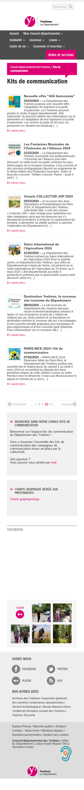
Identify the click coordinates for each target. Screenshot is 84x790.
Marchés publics (43, 726)
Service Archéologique (26, 706)
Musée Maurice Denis (57, 706)
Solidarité (14, 40)
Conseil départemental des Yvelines (42, 22)
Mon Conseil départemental (40, 33)
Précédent (19, 404)
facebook (29, 669)
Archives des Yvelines (26, 698)
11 (51, 404)
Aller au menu (10, 4)
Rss (59, 681)
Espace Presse (21, 726)
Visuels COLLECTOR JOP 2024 (48, 196)
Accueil (14, 33)
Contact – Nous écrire (26, 730)
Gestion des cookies (56, 734)
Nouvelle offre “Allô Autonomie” (49, 96)
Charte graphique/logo (24, 499)
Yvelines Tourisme (23, 715)
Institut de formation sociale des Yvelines (39, 711)
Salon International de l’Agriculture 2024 (41, 246)
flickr (26, 681)
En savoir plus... (17, 130)
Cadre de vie (16, 46)
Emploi (60, 726)
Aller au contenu (25, 4)
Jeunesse (34, 40)
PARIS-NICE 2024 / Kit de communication (43, 350)
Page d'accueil (42, 771)
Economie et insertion (46, 46)
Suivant (67, 404)
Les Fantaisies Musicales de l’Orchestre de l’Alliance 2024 (47, 146)
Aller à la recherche (42, 4)
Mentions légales (52, 730)
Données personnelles (26, 734)
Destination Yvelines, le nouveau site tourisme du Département (50, 298)
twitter (62, 669)
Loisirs (52, 40)
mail (53, 462)
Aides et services (61, 55)
